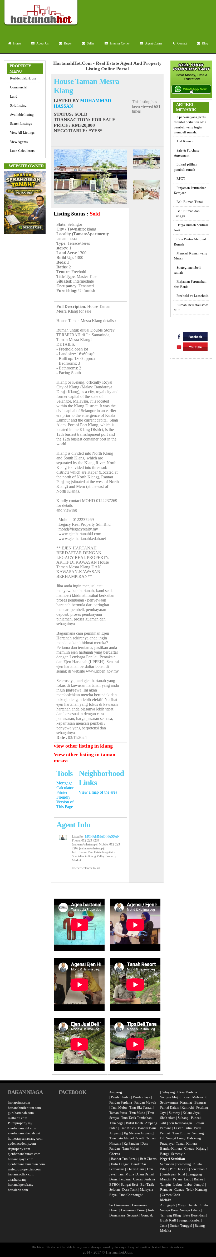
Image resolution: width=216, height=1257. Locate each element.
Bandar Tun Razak (124, 1159)
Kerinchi (187, 1107)
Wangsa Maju (170, 1097)
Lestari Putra (183, 1128)
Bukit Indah (134, 1123)
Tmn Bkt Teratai (141, 1107)
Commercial (18, 87)
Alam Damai (145, 1174)
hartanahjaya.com (20, 1159)
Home (16, 43)
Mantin (165, 1179)
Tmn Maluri (130, 1148)
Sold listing (18, 105)
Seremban (167, 1164)
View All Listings (22, 132)
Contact (181, 43)
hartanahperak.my (20, 1184)
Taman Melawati (194, 1097)
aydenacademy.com (22, 1143)
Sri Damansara (119, 1205)
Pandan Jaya (141, 1097)
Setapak (133, 1215)
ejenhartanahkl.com (22, 1128)
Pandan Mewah (145, 1102)
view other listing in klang (83, 746)
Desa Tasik (129, 1189)
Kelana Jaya (191, 1113)
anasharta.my (17, 1179)
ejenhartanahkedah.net (24, 1133)
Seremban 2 (199, 1169)
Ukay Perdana (187, 1092)
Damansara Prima (133, 1210)
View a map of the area (98, 792)
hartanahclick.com (21, 1174)
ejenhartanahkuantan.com (26, 1164)
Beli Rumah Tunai (189, 202)
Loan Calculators (22, 151)
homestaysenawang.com (25, 1138)
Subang (183, 1118)
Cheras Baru (135, 1169)
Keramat (186, 1102)
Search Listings (21, 124)
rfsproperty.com (19, 1149)
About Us (42, 43)
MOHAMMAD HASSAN (102, 836)
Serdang (198, 1133)
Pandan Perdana (120, 1102)
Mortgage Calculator (64, 785)
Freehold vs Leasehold (192, 296)
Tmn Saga (116, 1123)
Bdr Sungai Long (172, 1138)
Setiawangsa (169, 1102)
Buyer (67, 43)
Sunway (174, 1113)
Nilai (182, 1174)
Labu (188, 1179)
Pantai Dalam (169, 1107)
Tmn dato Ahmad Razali (126, 1138)
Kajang (201, 1148)
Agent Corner (153, 43)
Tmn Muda (137, 1113)
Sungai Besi (129, 1184)
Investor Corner (119, 43)
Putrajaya (167, 1143)
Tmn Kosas (128, 1128)
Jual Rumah (184, 141)
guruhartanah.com (21, 1113)
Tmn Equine (181, 1133)
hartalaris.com (18, 1190)
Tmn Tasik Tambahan (136, 1118)
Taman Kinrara (186, 1143)
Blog (204, 43)
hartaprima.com (19, 1102)
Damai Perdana (120, 1179)
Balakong (194, 1138)
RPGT (180, 179)
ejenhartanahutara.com (24, 1154)
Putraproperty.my (20, 1123)
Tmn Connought (131, 1195)
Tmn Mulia (126, 1174)
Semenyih (178, 1154)
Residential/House (23, 78)
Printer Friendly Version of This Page (64, 799)
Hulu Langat (120, 1164)
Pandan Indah (120, 1097)
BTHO (114, 1184)
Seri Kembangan (180, 1123)
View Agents (19, 142)
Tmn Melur (119, 1107)
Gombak (147, 1215)
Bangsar (200, 1102)
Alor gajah (167, 1205)
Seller (90, 43)
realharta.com (17, 1118)
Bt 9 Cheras (148, 1159)
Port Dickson (179, 1169)
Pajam (178, 1179)
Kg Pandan (131, 1143)
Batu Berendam (194, 1215)
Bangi (164, 1154)
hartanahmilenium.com (24, 1108)
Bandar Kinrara (171, 1148)
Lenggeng (195, 1174)
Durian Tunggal (181, 1226)
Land (13, 96)
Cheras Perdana (144, 1179)
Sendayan (169, 1174)
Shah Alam (167, 1118)
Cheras (189, 1148)
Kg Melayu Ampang (138, 1133)
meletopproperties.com (24, 1169)
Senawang (184, 1164)
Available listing (22, 115)
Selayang (168, 1092)
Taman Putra (118, 1113)
